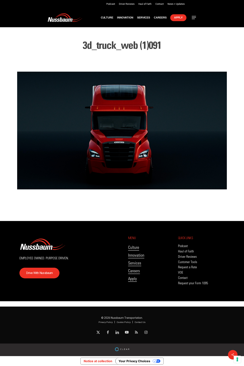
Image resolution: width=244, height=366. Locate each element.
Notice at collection (98, 361)
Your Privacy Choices (134, 361)
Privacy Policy (106, 322)
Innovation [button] (136, 255)
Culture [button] (133, 247)
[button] (194, 18)
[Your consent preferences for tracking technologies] (237, 359)
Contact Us (140, 322)
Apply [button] (132, 278)
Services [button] (134, 263)
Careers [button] (134, 270)
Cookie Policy (124, 322)
